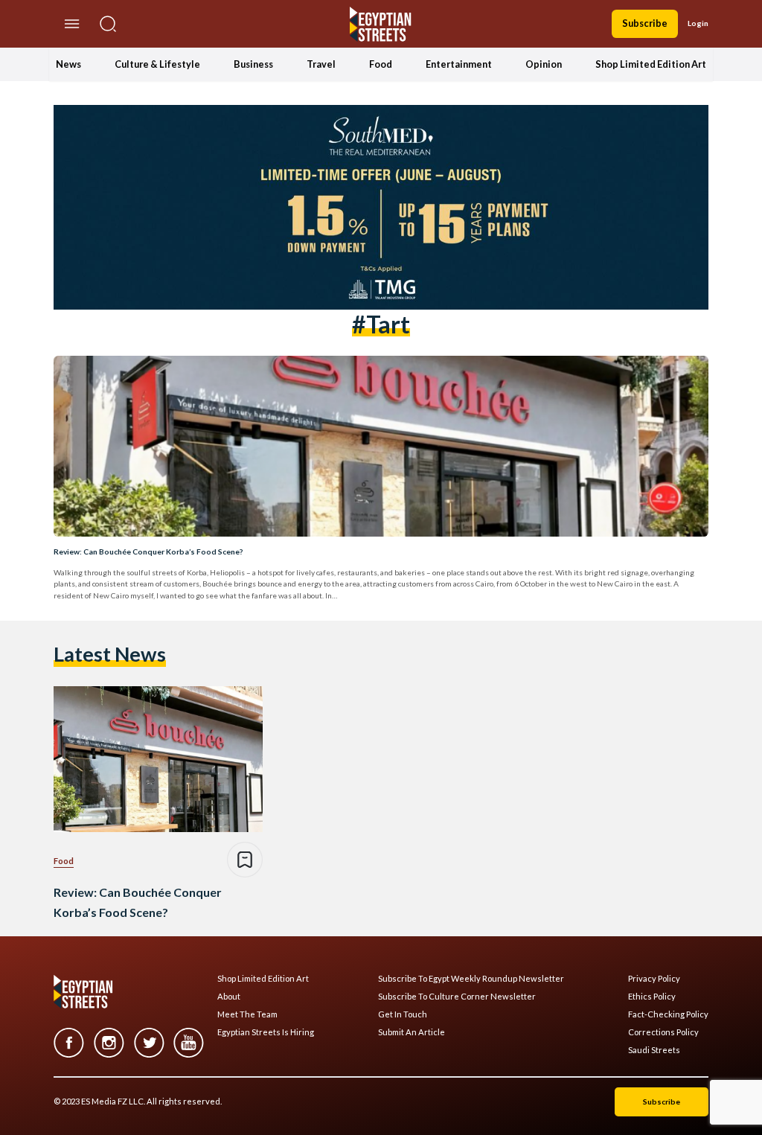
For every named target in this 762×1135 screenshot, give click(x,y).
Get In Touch (402, 1014)
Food (380, 64)
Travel (321, 64)
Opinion (543, 64)
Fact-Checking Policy (668, 1014)
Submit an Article (411, 1032)
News (68, 64)
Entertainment (459, 64)
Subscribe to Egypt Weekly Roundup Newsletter (471, 978)
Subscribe (644, 23)
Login (698, 23)
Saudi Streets (654, 1050)
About (228, 996)
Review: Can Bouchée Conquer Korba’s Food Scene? (148, 551)
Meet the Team (247, 1014)
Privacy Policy (654, 978)
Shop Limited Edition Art (650, 64)
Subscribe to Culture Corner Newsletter (457, 996)
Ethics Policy (652, 996)
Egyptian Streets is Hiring (265, 1032)
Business (253, 64)
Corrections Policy (663, 1032)
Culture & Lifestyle (157, 64)
